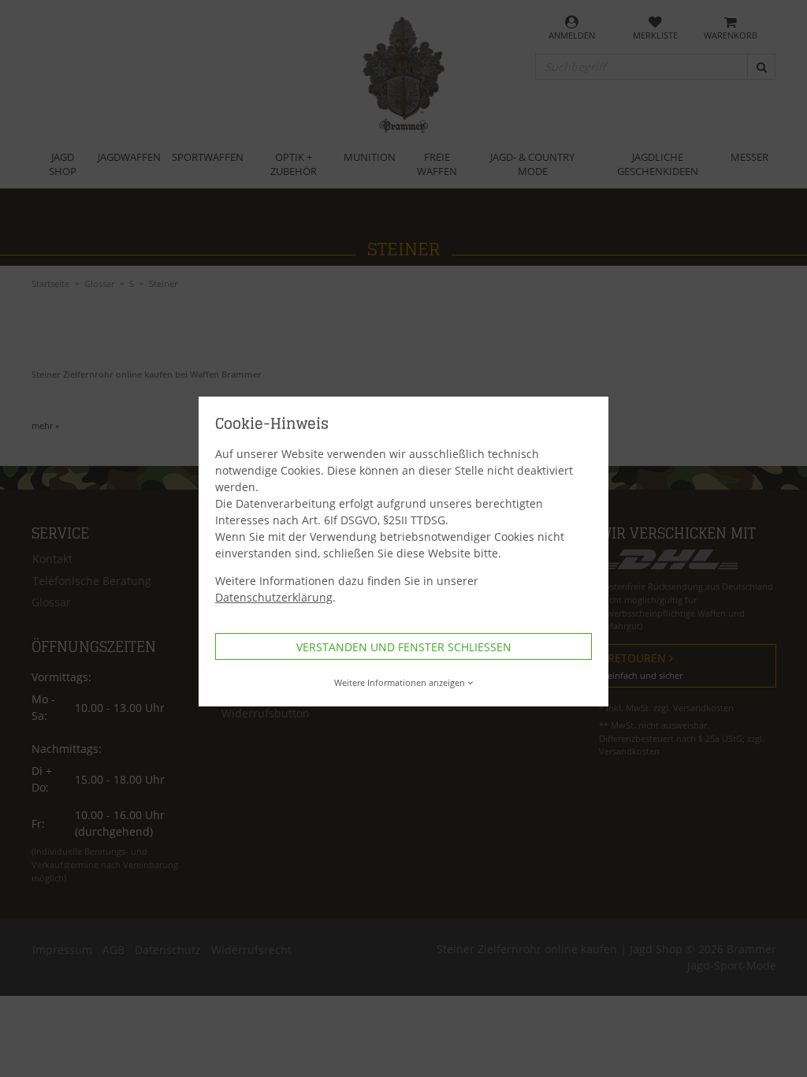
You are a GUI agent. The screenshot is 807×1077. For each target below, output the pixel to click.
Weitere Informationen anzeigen (399, 682)
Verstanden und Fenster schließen (403, 646)
